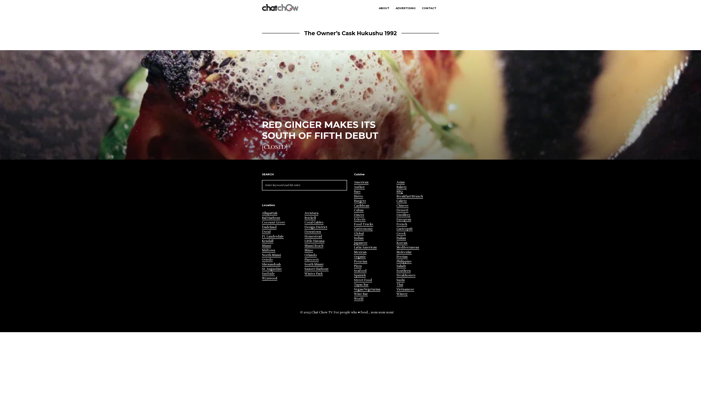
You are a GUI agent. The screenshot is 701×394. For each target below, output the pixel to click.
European (404, 219)
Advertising (406, 8)
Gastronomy (363, 229)
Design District (315, 227)
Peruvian (360, 261)
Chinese (403, 206)
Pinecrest (311, 260)
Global (359, 233)
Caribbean (361, 206)
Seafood (360, 271)
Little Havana (314, 241)
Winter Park (313, 274)
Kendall (267, 241)
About (384, 8)
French (402, 224)
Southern (404, 271)
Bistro (358, 196)
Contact (429, 8)
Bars (357, 192)
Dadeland (269, 227)
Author (359, 187)
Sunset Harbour (316, 269)
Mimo (308, 250)
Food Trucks (363, 224)
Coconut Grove (273, 222)
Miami (266, 246)
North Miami (271, 255)
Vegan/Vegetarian (367, 289)
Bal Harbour (271, 218)
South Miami (313, 264)
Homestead (313, 236)
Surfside (268, 274)
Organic (360, 257)
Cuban (359, 210)
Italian (401, 238)
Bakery (402, 187)
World (358, 299)
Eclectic (360, 219)
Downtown (312, 232)
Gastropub (405, 229)
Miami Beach (313, 246)
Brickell (310, 218)
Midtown (268, 250)
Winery (402, 294)
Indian (359, 238)
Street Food (363, 280)
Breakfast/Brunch (410, 196)
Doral (266, 232)
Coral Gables (313, 222)
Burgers (360, 201)
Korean (402, 243)
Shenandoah (271, 264)
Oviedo (267, 260)
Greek (401, 233)
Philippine (404, 261)
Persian (402, 257)
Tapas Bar (361, 285)
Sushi (401, 280)
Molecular (404, 252)
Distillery (403, 215)
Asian (401, 182)
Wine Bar (361, 294)
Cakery (402, 201)
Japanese (360, 243)
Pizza (358, 266)
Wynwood (269, 278)
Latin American (365, 247)
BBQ (400, 192)
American (361, 182)
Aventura (311, 213)
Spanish (360, 275)
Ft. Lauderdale (273, 236)
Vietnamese (405, 289)
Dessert (402, 210)
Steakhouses (406, 275)
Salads (401, 266)
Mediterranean (408, 247)
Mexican (360, 252)
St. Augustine (272, 269)
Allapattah (269, 213)
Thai (400, 285)
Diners (359, 215)
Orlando (310, 255)
